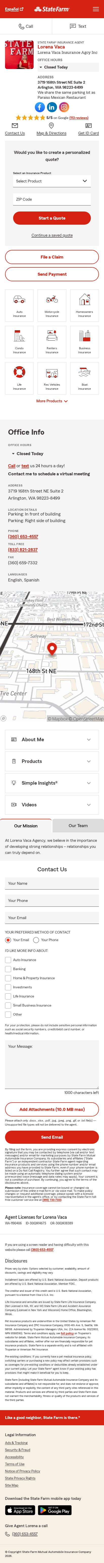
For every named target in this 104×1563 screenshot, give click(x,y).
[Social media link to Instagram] (64, 107)
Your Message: (20, 1046)
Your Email (17, 918)
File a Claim (52, 257)
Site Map (11, 1485)
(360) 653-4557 (23, 536)
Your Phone (18, 901)
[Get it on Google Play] (55, 1510)
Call (11, 465)
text (25, 465)
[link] (52, 9)
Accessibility (14, 1457)
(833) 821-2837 (23, 549)
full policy (67, 1333)
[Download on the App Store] (20, 1510)
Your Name (17, 883)
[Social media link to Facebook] (40, 107)
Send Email (52, 1137)
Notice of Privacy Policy (22, 1471)
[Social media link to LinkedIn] (52, 107)
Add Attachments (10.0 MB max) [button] (52, 1109)
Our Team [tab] (78, 825)
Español (12, 9)
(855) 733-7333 (51, 1199)
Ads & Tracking (16, 1443)
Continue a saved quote (52, 235)
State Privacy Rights (20, 1478)
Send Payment (52, 274)
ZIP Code (24, 199)
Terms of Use (14, 1464)
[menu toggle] (96, 9)
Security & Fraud (17, 1450)
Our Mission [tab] (26, 826)
